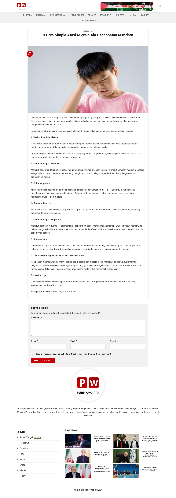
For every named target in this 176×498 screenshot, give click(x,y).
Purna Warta (45, 117)
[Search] (160, 6)
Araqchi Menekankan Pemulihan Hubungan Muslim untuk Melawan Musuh (150, 439)
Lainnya (145, 15)
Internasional (57, 15)
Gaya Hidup (105, 15)
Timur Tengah (77, 15)
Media (133, 15)
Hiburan (120, 15)
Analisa (92, 15)
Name (34, 341)
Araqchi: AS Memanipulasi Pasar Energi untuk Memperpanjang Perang (102, 469)
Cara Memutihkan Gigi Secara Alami (58, 291)
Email (73, 341)
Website (114, 341)
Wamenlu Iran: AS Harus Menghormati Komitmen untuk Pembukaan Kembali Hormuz (102, 439)
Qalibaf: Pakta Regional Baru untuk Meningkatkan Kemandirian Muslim (150, 454)
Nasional (40, 15)
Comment (36, 317)
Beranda (27, 15)
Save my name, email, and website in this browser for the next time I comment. (73, 354)
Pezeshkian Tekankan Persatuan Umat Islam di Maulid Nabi (102, 454)
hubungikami (88, 20)
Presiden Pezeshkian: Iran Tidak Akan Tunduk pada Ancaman (150, 469)
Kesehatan (88, 31)
